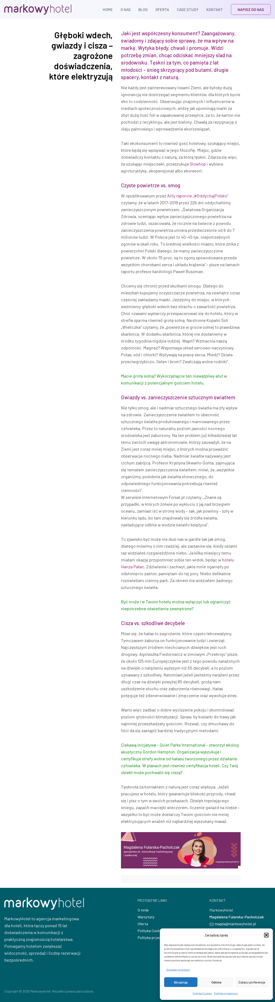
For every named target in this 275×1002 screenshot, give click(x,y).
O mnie (143, 910)
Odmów (216, 982)
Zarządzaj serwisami (178, 969)
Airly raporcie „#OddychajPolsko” (197, 195)
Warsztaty (146, 916)
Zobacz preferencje (251, 982)
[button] (266, 935)
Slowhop (198, 163)
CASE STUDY (188, 9)
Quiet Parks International (182, 744)
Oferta (143, 923)
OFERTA (162, 9)
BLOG (143, 9)
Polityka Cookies (202, 993)
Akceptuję (181, 982)
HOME (108, 9)
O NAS (126, 9)
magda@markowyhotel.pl (235, 923)
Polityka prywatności (226, 993)
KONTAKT (214, 9)
